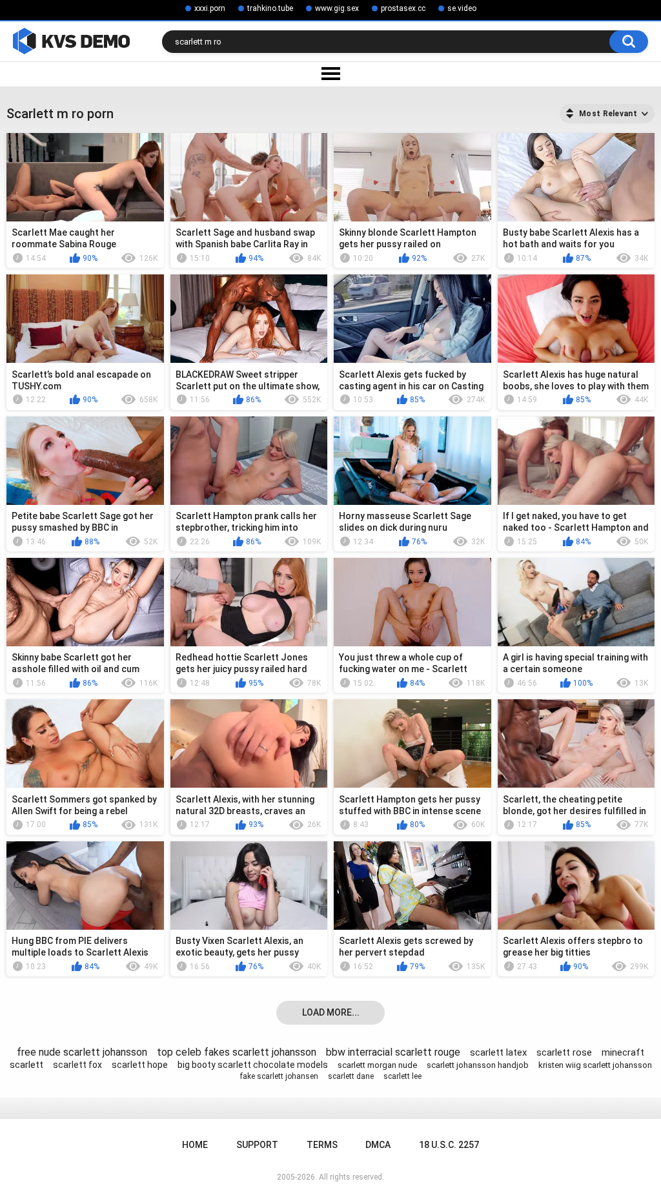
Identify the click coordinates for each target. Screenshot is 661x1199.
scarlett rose (564, 1052)
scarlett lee (402, 1076)
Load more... (331, 1012)
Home (195, 1145)
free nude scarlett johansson (82, 1052)
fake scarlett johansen (279, 1076)
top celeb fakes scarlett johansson (236, 1052)
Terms (322, 1145)
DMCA (378, 1145)
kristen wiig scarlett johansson (595, 1065)
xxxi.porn (209, 8)
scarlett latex (498, 1052)
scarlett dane (351, 1076)
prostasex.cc (403, 8)
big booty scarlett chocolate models (253, 1065)
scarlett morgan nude (377, 1065)
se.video (461, 8)
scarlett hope (140, 1065)
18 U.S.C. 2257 (449, 1145)
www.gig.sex (337, 8)
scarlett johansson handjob (478, 1065)
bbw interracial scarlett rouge (393, 1052)
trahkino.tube (270, 8)
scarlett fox (77, 1065)
